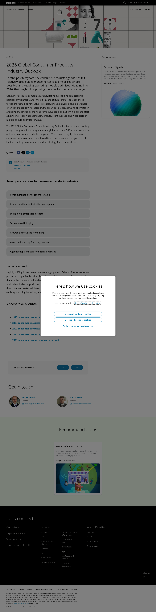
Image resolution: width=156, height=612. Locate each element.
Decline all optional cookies (78, 320)
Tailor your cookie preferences (78, 326)
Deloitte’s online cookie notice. (88, 303)
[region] (78, 306)
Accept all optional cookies (78, 314)
